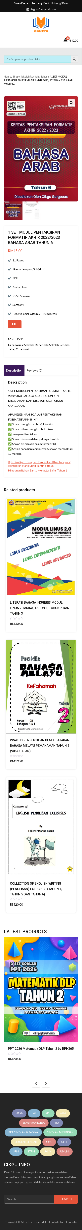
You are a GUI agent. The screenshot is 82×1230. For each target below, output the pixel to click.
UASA (19, 1113)
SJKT (64, 1141)
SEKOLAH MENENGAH (60, 1132)
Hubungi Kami (59, 3)
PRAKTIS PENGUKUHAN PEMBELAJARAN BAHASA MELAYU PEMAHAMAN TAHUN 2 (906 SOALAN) (39, 745)
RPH (48, 1113)
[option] (41, 1002)
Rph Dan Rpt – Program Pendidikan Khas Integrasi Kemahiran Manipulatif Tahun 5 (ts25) (39, 463)
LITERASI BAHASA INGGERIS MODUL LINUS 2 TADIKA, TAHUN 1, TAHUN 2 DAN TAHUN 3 (39, 608)
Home (7, 76)
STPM (31, 1151)
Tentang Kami (40, 3)
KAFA (63, 1113)
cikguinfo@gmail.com (43, 9)
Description (14, 370)
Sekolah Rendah (29, 76)
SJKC (49, 1141)
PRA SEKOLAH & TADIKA (23, 1132)
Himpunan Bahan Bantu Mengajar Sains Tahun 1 (37, 470)
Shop (16, 76)
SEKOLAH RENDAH (26, 1141)
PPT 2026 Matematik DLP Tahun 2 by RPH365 (41, 1049)
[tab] (14, 370)
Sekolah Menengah (36, 345)
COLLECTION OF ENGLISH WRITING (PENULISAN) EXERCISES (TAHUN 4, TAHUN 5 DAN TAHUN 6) (36, 889)
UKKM (47, 1151)
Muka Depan (21, 3)
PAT (34, 1113)
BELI (15, 324)
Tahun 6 (45, 76)
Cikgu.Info (53, 1222)
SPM (16, 1151)
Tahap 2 (13, 349)
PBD (56, 1122)
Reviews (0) (34, 370)
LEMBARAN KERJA (34, 1122)
